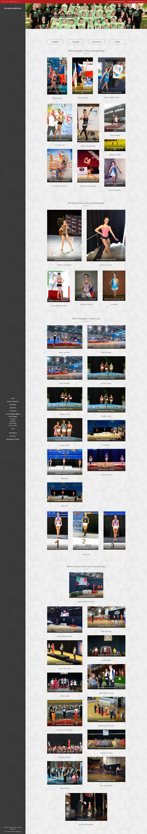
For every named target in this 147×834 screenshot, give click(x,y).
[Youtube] (10, 1)
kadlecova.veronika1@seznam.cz (137, 1)
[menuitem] (13, 398)
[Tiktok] (7, 1)
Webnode (18, 831)
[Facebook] (2, 1)
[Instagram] (5, 1)
